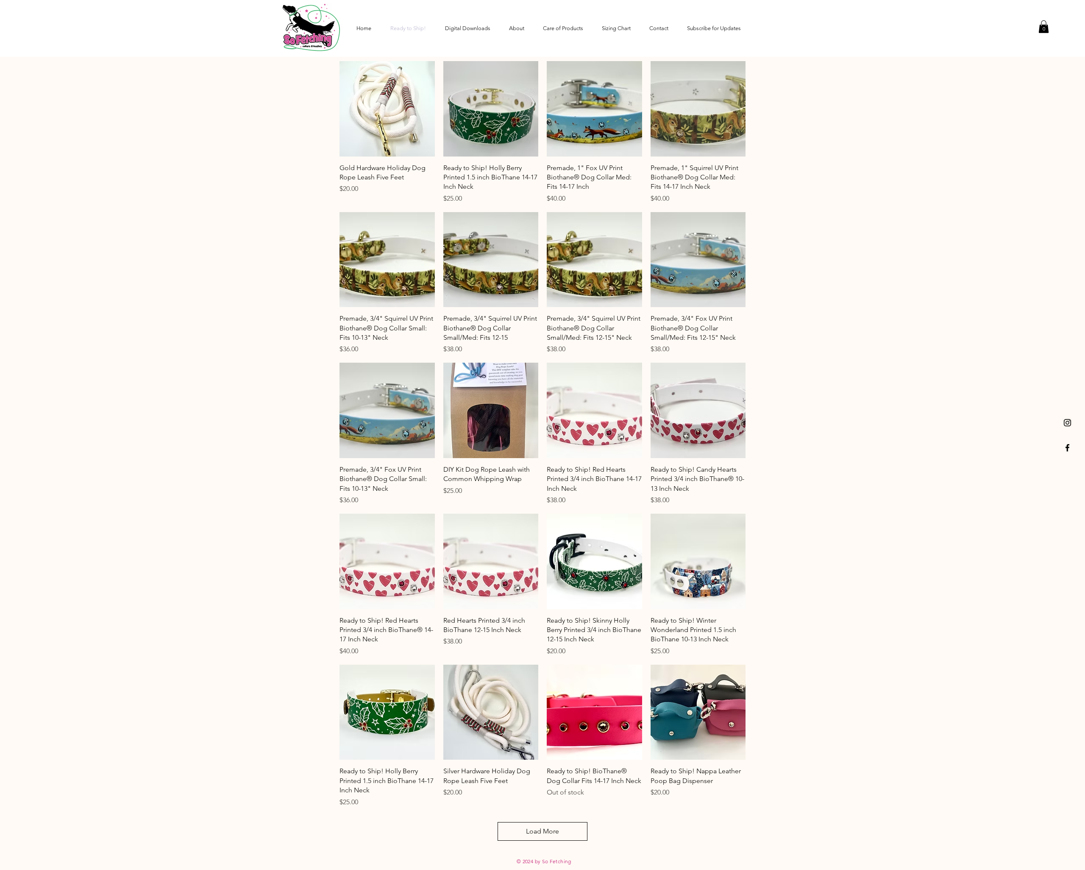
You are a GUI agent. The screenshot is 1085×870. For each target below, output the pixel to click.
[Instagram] (1067, 423)
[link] (1043, 26)
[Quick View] (387, 109)
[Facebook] (1067, 448)
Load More (542, 831)
